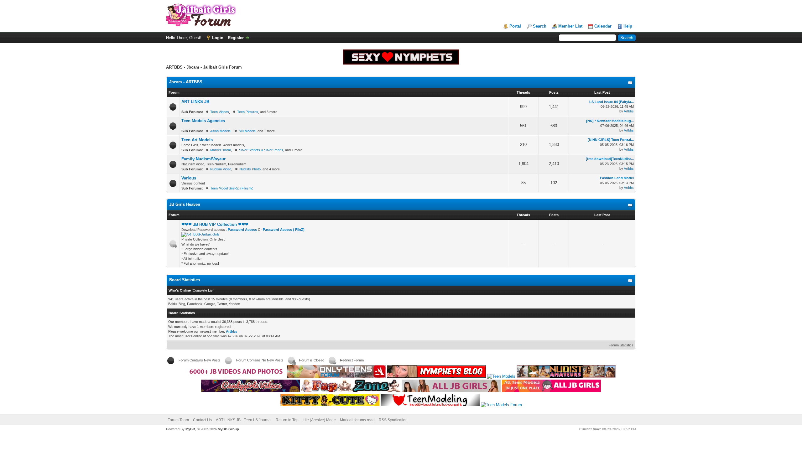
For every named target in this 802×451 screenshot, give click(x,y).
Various (188, 178)
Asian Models (220, 131)
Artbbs (629, 111)
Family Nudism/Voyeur (203, 159)
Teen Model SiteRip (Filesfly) (231, 188)
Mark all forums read (357, 420)
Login (217, 37)
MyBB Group (228, 429)
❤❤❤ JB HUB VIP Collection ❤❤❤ (214, 224)
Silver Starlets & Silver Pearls (261, 150)
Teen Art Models (197, 139)
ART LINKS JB (195, 101)
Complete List (203, 290)
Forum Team (178, 420)
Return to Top (287, 420)
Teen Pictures (247, 112)
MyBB (190, 429)
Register (236, 37)
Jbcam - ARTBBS (185, 82)
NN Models (247, 131)
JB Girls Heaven (184, 204)
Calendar (603, 26)
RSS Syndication (393, 420)
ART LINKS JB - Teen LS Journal (244, 420)
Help (627, 26)
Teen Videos (219, 112)
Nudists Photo (250, 169)
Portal (515, 26)
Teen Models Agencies (203, 120)
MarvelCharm (220, 150)
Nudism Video (220, 169)
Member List (570, 26)
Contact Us (202, 420)
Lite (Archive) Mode (319, 420)
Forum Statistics (621, 345)
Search (539, 26)
